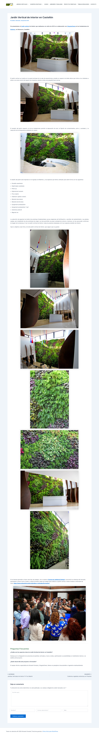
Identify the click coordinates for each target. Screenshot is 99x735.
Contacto (93, 4)
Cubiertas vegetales (36, 4)
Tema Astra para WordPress (50, 731)
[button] (28, 4)
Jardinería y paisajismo (56, 4)
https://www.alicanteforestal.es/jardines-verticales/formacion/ (32, 583)
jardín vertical (25, 26)
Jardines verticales (21, 4)
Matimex (12, 29)
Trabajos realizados (83, 4)
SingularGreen (71, 26)
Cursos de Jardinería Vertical (56, 579)
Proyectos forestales (70, 4)
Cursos (46, 4)
